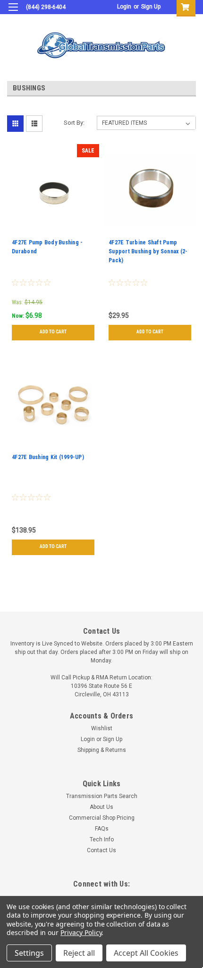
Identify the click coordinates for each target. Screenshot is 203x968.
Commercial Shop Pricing (102, 818)
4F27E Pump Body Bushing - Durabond (47, 247)
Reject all (79, 953)
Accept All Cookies (146, 953)
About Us (101, 807)
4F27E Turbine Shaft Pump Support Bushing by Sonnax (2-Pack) (148, 251)
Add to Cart (53, 331)
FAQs (102, 828)
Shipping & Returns (101, 750)
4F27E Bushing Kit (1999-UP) (48, 457)
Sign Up (151, 6)
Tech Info (102, 839)
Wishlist (101, 728)
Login (124, 6)
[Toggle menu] (13, 13)
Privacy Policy (81, 932)
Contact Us (101, 850)
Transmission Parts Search (101, 796)
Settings (29, 953)
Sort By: (74, 122)
